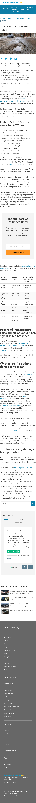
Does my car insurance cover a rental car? (22, 610)
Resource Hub (5, 18)
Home (17, 7)
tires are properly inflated (23, 468)
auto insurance (30, 374)
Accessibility (7, 637)
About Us (6, 634)
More (29, 9)
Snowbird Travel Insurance (11, 706)
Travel (23, 7)
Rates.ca (6, 736)
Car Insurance (19, 18)
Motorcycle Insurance (10, 700)
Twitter (8, 768)
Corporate (7, 643)
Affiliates (6, 730)
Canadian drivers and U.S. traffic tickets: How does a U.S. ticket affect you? (21, 592)
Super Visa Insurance (10, 710)
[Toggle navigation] (32, 2)
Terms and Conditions (10, 666)
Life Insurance (8, 697)
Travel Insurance (8, 716)
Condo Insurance (9, 690)
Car (12, 7)
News (23, 9)
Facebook (9, 764)
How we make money (10, 650)
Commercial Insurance (10, 687)
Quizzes (30, 7)
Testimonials (7, 670)
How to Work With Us (10, 750)
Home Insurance (8, 693)
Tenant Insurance (9, 713)
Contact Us (7, 640)
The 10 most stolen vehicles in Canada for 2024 (22, 598)
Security (6, 660)
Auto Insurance (8, 683)
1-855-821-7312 (11, 782)
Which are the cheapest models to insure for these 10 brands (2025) (22, 605)
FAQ (5, 647)
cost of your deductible (12, 406)
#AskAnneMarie (16, 11)
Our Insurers (7, 733)
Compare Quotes (18, 252)
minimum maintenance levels (11, 430)
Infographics (15, 9)
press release (15, 164)
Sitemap (6, 663)
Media (6, 653)
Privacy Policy (8, 657)
